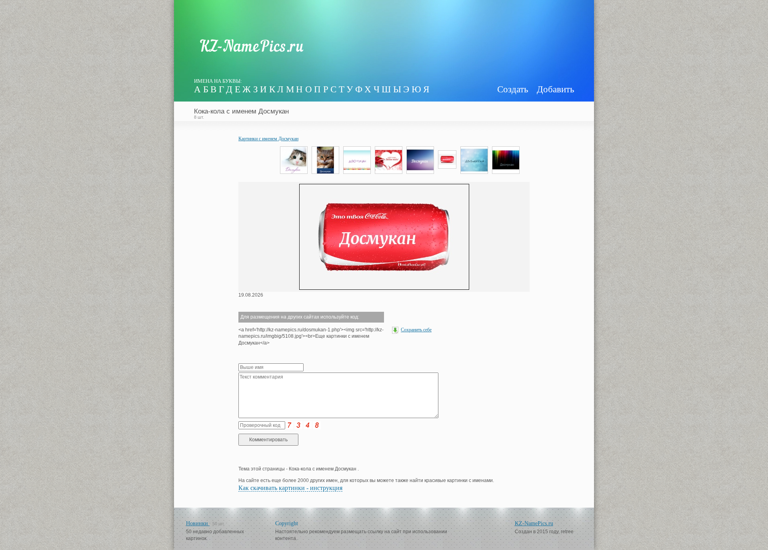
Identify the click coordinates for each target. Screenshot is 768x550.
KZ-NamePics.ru (534, 523)
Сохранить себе (416, 330)
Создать (512, 89)
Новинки (198, 523)
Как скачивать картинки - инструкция (290, 487)
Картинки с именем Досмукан (268, 138)
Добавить (555, 89)
